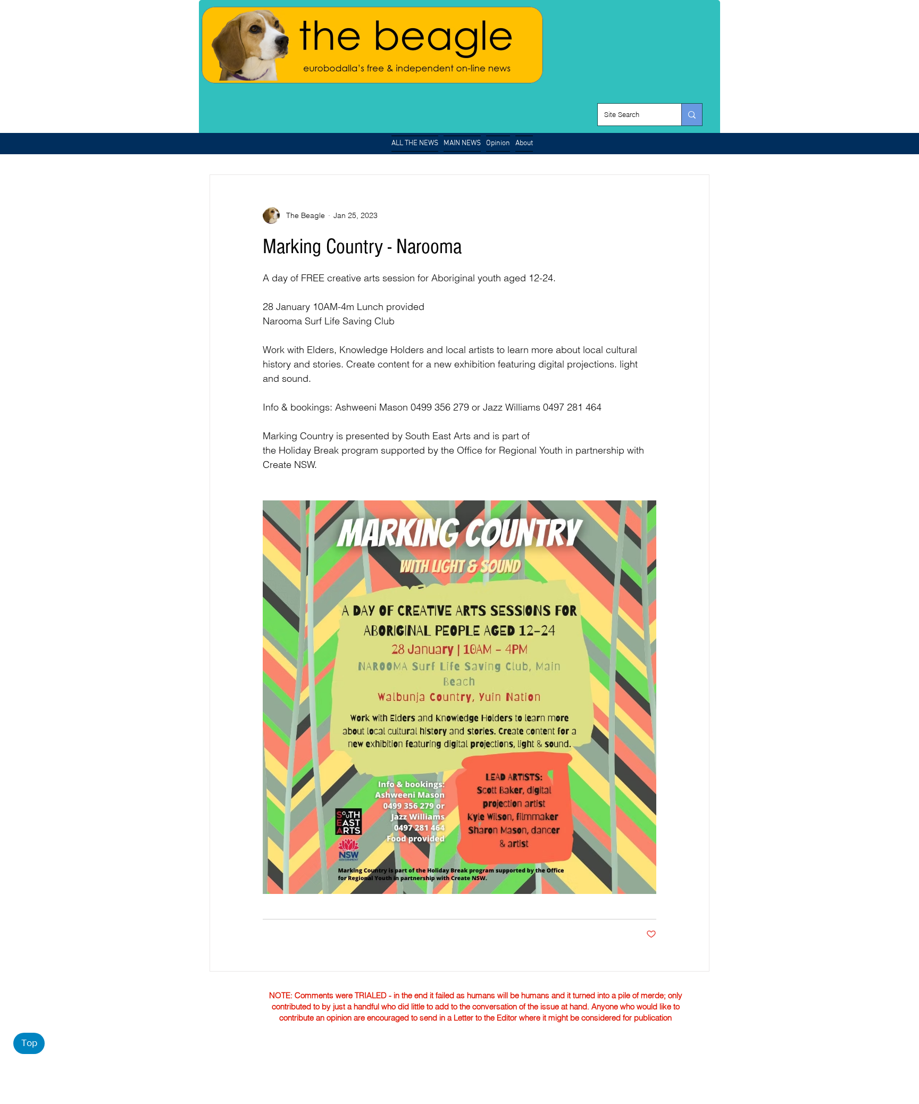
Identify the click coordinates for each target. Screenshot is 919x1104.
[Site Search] (691, 115)
